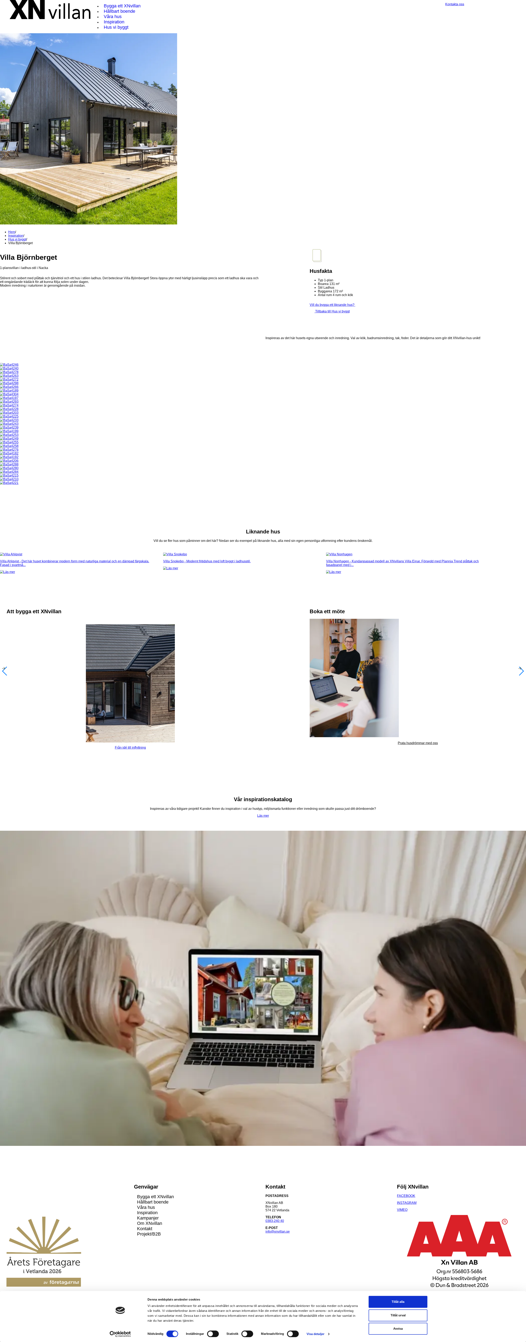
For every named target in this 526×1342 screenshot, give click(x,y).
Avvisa (398, 1328)
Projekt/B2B (149, 1234)
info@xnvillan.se (277, 1231)
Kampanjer (148, 1218)
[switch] (213, 1334)
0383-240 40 (274, 1221)
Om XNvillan (149, 1223)
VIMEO (402, 1210)
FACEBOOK (406, 1196)
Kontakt (144, 1228)
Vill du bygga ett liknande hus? (332, 305)
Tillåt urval (398, 1315)
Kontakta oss (454, 4)
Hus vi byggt (116, 27)
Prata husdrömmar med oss (418, 743)
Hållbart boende (119, 11)
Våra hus (113, 16)
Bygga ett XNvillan (122, 5)
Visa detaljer (315, 1334)
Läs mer (263, 815)
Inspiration (114, 21)
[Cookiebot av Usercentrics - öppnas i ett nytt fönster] (120, 1334)
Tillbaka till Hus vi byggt (332, 311)
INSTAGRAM (406, 1203)
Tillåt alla (398, 1301)
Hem (11, 232)
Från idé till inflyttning (130, 747)
